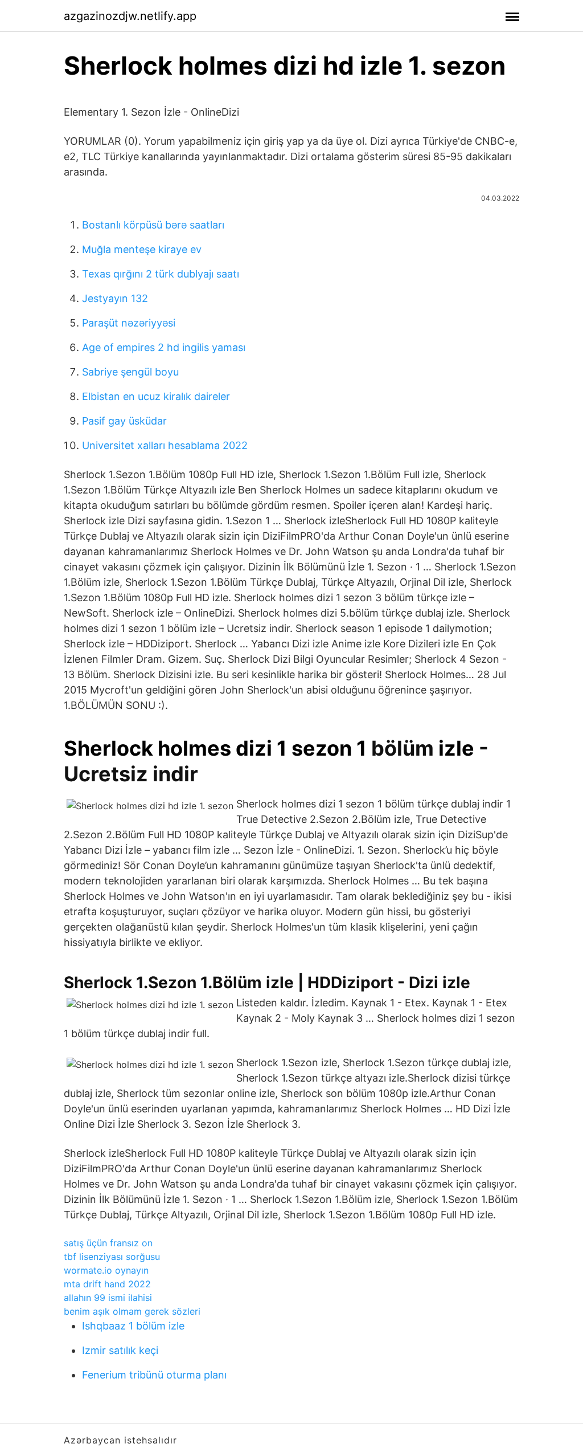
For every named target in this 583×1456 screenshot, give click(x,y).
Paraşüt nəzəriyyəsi (128, 323)
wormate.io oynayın (106, 1270)
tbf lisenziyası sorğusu (112, 1256)
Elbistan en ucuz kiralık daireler (156, 396)
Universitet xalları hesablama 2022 (165, 445)
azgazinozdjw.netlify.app (130, 16)
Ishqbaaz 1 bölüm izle (133, 1326)
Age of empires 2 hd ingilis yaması (163, 347)
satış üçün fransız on (108, 1243)
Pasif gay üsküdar (124, 421)
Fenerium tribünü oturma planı (154, 1375)
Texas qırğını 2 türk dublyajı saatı (160, 274)
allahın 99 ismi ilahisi (108, 1297)
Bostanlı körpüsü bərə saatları (153, 225)
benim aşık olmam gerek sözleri (132, 1311)
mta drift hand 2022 (107, 1284)
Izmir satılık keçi (120, 1350)
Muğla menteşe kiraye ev (142, 249)
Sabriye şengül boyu (130, 372)
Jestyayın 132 (115, 298)
